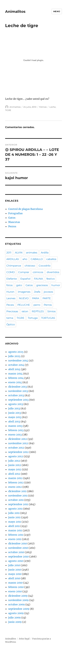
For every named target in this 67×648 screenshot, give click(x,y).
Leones (10, 298)
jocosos (48, 291)
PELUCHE (23, 304)
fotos (9, 285)
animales (31, 252)
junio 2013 (14, 412)
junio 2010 (14, 569)
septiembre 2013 (18, 399)
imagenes (24, 291)
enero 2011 (14, 539)
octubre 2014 (16, 364)
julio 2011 (14, 513)
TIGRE (8, 110)
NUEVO (24, 298)
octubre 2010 (16, 552)
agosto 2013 (15, 404)
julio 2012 (14, 460)
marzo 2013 (15, 425)
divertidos (53, 272)
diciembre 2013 (17, 386)
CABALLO (37, 259)
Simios (51, 311)
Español (25, 278)
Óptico (10, 324)
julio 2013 (14, 408)
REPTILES (38, 311)
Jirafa (37, 291)
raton (25, 311)
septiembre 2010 (18, 556)
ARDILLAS (12, 259)
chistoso (30, 265)
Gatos (11, 217)
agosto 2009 (16, 613)
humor (55, 285)
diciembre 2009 (18, 595)
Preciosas (12, 311)
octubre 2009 (16, 604)
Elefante (11, 278)
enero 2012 (15, 486)
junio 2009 (15, 621)
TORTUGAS (48, 317)
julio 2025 (14, 356)
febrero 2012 (16, 482)
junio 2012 (14, 465)
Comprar (23, 272)
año (24, 259)
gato (19, 285)
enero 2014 (15, 382)
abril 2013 (14, 421)
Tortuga (33, 317)
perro (37, 304)
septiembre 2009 (18, 608)
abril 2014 (14, 369)
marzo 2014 (15, 373)
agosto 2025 (16, 351)
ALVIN (18, 252)
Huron (10, 291)
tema (9, 317)
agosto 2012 (15, 456)
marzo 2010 (15, 582)
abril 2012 (14, 473)
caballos (51, 259)
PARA (35, 298)
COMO (10, 272)
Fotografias (15, 213)
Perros (12, 226)
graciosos (42, 285)
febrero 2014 (16, 377)
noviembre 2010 (18, 547)
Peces (10, 304)
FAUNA (38, 278)
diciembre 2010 (17, 543)
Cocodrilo (44, 265)
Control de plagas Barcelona (25, 209)
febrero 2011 (15, 534)
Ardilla (44, 252)
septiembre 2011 (18, 504)
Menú (56, 11)
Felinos (43, 107)
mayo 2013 (14, 417)
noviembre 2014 (18, 360)
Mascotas (14, 222)
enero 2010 (15, 591)
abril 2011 (14, 526)
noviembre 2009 (18, 600)
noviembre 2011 (18, 495)
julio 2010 (14, 565)
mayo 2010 (15, 573)
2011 (8, 252)
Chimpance (13, 265)
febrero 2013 (16, 430)
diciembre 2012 (17, 438)
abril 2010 (14, 578)
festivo (50, 278)
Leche (52, 107)
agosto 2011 (15, 508)
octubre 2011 (16, 499)
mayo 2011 (14, 521)
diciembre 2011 (17, 491)
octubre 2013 (16, 395)
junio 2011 (14, 517)
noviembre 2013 (18, 391)
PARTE (47, 298)
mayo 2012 (15, 469)
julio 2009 (14, 617)
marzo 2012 (15, 478)
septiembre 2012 (18, 452)
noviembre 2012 (18, 443)
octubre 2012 (16, 447)
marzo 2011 (15, 530)
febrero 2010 (16, 587)
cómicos (38, 272)
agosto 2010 (15, 560)
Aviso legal (24, 638)
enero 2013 (15, 434)
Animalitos (15, 11)
